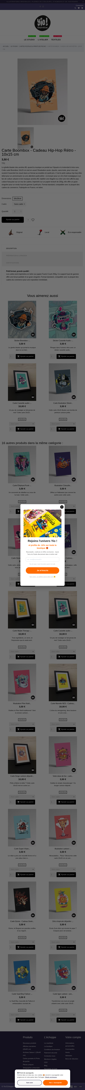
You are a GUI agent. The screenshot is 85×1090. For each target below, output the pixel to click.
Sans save (29, 1082)
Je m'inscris (42, 570)
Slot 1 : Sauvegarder (55, 1082)
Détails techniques (51, 1077)
